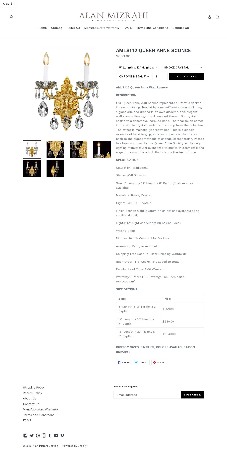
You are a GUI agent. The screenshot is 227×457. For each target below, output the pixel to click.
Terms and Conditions (152, 27)
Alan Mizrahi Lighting (45, 445)
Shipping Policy (34, 387)
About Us (73, 27)
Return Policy (32, 393)
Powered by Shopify (74, 445)
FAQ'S (127, 27)
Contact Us (180, 27)
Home (42, 27)
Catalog (56, 27)
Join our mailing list (125, 386)
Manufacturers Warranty (101, 27)
